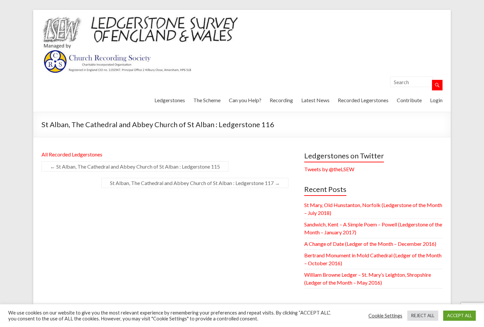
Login (436, 100)
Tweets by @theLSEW (329, 169)
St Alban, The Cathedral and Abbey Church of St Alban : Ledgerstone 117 (195, 183)
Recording (281, 100)
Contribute (409, 100)
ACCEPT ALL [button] (459, 315)
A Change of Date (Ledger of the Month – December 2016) (370, 244)
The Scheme (207, 100)
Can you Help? (245, 100)
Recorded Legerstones (363, 100)
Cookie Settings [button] (385, 315)
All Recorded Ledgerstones (71, 154)
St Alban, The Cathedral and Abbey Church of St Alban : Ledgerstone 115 (135, 166)
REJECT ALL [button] (422, 315)
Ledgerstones (169, 100)
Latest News (315, 100)
